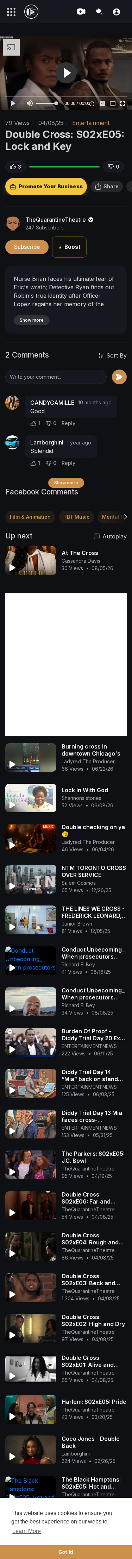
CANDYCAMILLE (52, 402)
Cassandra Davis (81, 561)
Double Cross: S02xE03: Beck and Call (88, 1283)
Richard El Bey (78, 964)
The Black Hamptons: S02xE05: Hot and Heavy (91, 1486)
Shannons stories (81, 798)
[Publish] (119, 377)
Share (111, 186)
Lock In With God (85, 790)
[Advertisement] (66, 665)
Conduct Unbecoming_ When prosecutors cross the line (93, 956)
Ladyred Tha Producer (88, 761)
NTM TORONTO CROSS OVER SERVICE (94, 871)
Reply (68, 423)
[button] (116, 11)
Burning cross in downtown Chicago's (91, 750)
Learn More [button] (26, 1531)
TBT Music (76, 517)
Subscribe (27, 247)
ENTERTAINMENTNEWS (89, 1046)
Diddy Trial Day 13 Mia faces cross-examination (92, 1119)
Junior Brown (77, 924)
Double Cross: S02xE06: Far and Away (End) (86, 1201)
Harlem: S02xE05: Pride (94, 1401)
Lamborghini (46, 442)
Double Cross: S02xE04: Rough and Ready (90, 1242)
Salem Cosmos (79, 883)
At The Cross (80, 552)
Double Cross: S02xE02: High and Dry (93, 1320)
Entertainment (90, 122)
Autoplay (114, 536)
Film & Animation (30, 517)
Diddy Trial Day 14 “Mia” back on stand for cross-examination (93, 1079)
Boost (69, 247)
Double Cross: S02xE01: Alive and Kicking (88, 1364)
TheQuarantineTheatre (56, 219)
